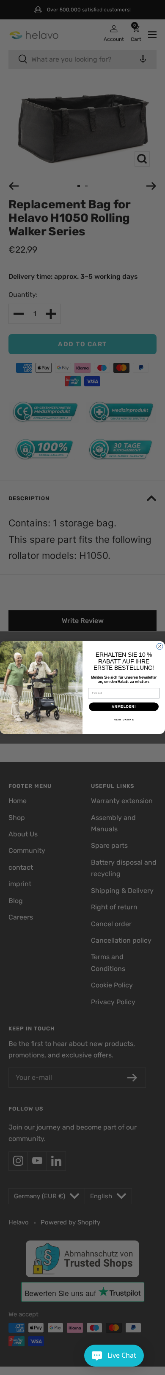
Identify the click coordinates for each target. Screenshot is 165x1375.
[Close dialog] (160, 646)
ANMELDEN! (124, 707)
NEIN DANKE (124, 719)
